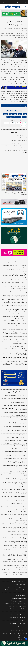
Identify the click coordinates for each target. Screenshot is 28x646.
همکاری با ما (12, 617)
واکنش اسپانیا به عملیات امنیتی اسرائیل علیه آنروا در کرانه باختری (15, 427)
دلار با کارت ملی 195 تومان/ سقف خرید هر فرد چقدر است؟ (14, 570)
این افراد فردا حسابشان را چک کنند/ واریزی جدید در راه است (14, 313)
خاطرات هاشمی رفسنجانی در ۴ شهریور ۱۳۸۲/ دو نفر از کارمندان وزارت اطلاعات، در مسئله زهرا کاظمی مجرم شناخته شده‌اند (15, 325)
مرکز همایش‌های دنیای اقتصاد (18, 598)
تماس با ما (22, 615)
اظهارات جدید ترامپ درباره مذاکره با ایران (18, 471)
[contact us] (8, 630)
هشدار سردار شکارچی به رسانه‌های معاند (18, 503)
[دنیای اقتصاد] (12, 7)
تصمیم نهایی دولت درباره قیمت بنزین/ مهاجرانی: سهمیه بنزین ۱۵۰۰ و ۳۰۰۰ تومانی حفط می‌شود (14, 342)
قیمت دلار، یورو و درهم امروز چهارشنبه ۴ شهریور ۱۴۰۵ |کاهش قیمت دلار (15, 478)
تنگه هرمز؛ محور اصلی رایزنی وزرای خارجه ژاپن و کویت (15, 405)
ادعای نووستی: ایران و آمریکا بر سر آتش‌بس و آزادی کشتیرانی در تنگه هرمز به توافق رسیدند (14, 353)
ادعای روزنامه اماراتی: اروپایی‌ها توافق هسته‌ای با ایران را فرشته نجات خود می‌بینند (15, 147)
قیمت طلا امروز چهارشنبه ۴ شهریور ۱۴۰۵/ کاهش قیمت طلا (14, 489)
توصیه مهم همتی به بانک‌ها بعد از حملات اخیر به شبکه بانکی (14, 506)
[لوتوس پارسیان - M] (14, 643)
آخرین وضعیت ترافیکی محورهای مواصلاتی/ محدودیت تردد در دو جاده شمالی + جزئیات (14, 422)
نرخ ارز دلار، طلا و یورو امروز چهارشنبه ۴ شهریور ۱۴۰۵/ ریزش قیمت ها (14, 474)
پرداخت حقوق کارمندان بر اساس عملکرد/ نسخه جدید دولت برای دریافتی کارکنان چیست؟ (14, 519)
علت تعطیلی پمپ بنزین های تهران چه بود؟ (18, 346)
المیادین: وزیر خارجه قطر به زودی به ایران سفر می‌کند (16, 440)
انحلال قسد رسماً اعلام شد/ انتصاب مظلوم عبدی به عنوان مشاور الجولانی (14, 291)
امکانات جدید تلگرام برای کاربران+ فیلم (19, 534)
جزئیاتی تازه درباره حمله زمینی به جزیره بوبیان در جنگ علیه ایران (14, 283)
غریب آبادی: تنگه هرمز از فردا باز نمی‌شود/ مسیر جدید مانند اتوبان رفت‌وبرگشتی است (14, 306)
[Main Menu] (25, 6)
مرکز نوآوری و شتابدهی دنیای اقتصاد (17, 601)
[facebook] (18, 111)
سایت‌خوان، (21, 105)
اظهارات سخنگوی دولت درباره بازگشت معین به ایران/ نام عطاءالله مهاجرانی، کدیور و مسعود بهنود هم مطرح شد (15, 332)
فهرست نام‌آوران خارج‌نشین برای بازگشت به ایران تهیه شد (15, 443)
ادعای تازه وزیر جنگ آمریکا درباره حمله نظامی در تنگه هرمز (15, 412)
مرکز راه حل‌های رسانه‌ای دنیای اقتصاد (17, 606)
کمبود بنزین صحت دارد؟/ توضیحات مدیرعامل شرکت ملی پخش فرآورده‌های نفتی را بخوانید (15, 461)
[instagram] (22, 630)
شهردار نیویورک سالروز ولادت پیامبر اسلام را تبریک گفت (15, 458)
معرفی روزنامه (22, 623)
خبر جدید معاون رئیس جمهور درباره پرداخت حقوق (16, 455)
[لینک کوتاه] (21, 111)
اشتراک (10, 615)
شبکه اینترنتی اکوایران (9, 587)
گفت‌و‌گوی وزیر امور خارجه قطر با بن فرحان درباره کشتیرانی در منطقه (14, 523)
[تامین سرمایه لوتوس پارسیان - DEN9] (14, 235)
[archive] (6, 630)
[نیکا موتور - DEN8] (14, 202)
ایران (20, 114)
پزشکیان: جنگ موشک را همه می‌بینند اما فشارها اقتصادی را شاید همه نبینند (14, 452)
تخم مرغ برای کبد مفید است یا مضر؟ (19, 279)
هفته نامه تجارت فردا (20, 590)
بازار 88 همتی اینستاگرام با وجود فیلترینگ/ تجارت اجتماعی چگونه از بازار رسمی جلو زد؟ (15, 566)
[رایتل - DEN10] (14, 252)
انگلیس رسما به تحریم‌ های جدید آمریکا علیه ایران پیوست (15, 329)
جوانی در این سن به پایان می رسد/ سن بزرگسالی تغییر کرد (14, 339)
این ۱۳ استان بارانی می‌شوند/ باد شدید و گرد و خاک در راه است (14, 349)
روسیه (5, 114)
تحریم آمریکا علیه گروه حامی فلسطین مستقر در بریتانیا (15, 435)
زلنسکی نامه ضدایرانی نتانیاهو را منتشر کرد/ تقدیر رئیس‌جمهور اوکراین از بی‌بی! (14, 418)
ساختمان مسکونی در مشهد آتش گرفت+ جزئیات (17, 512)
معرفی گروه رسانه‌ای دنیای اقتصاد (18, 584)
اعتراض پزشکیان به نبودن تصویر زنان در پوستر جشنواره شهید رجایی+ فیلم (14, 515)
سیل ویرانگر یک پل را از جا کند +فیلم (19, 415)
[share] (11, 630)
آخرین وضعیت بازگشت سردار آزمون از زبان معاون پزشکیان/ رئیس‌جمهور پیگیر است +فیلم (14, 408)
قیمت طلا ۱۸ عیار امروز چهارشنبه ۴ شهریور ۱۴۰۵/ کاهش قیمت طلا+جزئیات (15, 492)
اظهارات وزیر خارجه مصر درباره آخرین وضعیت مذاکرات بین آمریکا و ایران (14, 537)
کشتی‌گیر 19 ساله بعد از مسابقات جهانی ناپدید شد (16, 446)
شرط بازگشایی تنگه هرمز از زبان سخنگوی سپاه (17, 531)
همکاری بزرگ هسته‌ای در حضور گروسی (19, 140)
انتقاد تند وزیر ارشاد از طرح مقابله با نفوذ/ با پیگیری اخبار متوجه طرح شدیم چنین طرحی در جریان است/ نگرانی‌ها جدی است (14, 467)
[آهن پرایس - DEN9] (14, 216)
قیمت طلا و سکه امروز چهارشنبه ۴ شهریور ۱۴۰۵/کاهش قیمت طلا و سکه (14, 497)
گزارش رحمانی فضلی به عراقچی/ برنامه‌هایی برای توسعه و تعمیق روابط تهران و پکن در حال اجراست (15, 546)
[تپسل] (1, 86)
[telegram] (10, 111)
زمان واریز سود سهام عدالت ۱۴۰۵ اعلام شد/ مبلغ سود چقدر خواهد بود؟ (14, 270)
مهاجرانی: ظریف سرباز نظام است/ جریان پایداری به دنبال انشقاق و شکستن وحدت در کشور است (15, 287)
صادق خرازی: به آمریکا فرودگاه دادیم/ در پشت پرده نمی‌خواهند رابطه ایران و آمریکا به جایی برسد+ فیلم (16, 310)
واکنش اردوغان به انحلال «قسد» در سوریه (18, 402)
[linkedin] (12, 111)
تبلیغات (16, 615)
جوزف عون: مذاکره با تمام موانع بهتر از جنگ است (16, 509)
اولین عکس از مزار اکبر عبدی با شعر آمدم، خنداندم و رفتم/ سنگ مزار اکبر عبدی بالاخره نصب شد (15, 266)
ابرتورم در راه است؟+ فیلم (21, 486)
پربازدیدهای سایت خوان (14, 262)
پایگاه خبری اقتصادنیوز (8, 590)
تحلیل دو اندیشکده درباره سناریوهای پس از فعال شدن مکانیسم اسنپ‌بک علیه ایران (15, 137)
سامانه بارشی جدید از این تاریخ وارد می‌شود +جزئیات (16, 395)
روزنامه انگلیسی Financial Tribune (17, 609)
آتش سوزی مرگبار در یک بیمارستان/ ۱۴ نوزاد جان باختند (15, 321)
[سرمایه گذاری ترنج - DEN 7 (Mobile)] (14, 13)
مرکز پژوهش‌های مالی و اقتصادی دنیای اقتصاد (15, 603)
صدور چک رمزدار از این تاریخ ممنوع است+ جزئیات (16, 500)
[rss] (14, 630)
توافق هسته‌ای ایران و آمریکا (13, 117)
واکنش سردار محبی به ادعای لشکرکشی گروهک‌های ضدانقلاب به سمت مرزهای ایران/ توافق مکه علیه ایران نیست (14, 317)
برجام (24, 117)
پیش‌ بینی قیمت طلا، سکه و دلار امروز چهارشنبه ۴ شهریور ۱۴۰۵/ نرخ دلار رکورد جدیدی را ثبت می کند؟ (15, 296)
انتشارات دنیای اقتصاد (20, 596)
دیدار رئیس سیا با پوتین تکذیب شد (19, 448)
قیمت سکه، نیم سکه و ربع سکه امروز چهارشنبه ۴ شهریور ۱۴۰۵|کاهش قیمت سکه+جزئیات (15, 483)
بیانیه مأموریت (13, 623)
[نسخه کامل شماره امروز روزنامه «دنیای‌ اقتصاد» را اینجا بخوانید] (14, 182)
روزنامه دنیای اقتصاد (20, 587)
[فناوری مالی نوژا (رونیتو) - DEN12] (14, 378)
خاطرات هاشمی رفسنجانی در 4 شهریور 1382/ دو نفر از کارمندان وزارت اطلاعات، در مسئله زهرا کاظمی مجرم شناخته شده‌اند (15, 561)
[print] (7, 111)
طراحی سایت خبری (22, 639)
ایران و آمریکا (13, 114)
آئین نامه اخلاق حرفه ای (20, 626)
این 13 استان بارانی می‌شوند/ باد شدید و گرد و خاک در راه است (15, 550)
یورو (13, 2)
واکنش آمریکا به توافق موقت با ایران (19, 143)
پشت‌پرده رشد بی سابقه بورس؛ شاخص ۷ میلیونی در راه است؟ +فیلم (14, 431)
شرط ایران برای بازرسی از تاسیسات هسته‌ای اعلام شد (16, 437)
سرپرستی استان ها (21, 617)
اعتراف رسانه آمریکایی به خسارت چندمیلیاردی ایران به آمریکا (14, 336)
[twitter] (15, 111)
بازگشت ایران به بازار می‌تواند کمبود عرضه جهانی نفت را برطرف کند (15, 151)
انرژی (25, 114)
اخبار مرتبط (14, 132)
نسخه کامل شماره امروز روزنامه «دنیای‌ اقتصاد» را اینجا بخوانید (14, 193)
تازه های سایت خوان (14, 392)
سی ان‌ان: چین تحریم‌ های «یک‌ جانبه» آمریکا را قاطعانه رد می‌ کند (14, 399)
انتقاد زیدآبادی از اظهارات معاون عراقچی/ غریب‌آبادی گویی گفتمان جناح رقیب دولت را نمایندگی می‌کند (15, 358)
